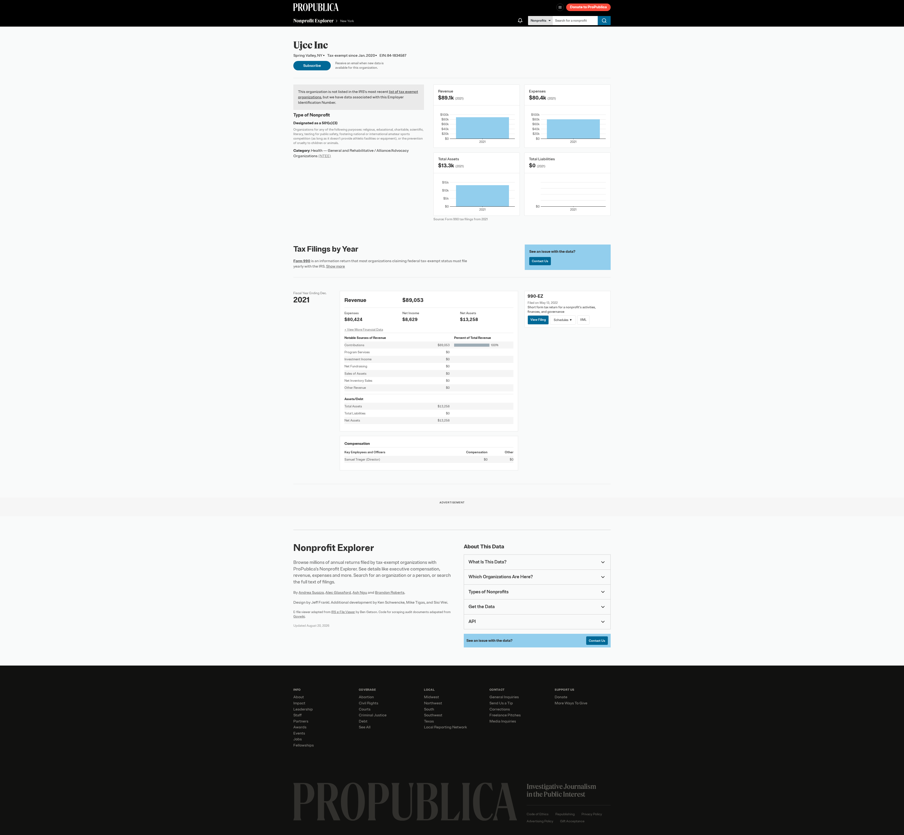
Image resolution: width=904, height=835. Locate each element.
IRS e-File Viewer (343, 612)
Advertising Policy (540, 821)
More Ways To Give (571, 703)
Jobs (297, 739)
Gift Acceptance (572, 821)
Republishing (565, 814)
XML (583, 320)
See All (365, 727)
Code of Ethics (538, 814)
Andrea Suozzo (311, 592)
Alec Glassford (338, 592)
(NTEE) (324, 156)
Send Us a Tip (501, 703)
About (298, 697)
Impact (299, 703)
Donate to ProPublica (588, 7)
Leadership (303, 709)
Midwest (431, 697)
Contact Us (540, 261)
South (429, 709)
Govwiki (299, 616)
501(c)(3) (330, 123)
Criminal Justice (373, 715)
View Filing (538, 320)
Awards (300, 727)
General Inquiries (504, 697)
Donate (561, 697)
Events (299, 733)
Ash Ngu (359, 592)
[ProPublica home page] (405, 802)
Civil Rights (368, 703)
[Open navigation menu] (560, 7)
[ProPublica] (316, 7)
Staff (297, 715)
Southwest (433, 715)
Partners (300, 721)
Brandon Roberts (389, 592)
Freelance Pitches (505, 715)
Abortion (366, 697)
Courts (365, 709)
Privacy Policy (591, 814)
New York (347, 21)
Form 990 (301, 261)
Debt (363, 721)
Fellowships (303, 745)
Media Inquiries (502, 721)
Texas (429, 721)
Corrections (499, 709)
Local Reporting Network (445, 727)
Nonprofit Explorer (313, 21)
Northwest (433, 703)
